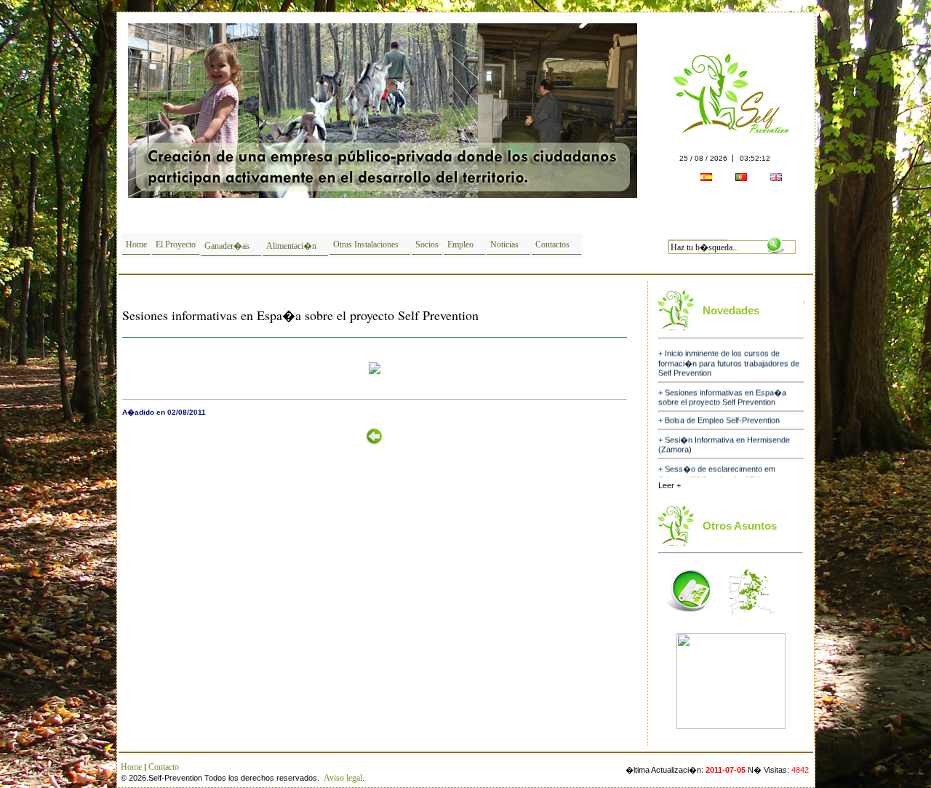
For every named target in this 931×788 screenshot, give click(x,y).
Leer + (669, 485)
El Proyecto (176, 244)
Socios (427, 244)
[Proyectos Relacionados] (688, 618)
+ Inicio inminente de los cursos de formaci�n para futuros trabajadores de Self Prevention (728, 354)
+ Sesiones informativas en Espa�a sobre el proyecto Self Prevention (722, 388)
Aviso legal (343, 778)
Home (136, 244)
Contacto (163, 767)
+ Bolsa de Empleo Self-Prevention (719, 411)
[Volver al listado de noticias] (374, 449)
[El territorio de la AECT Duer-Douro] (752, 618)
